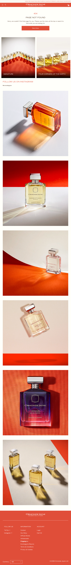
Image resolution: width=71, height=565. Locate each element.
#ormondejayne (7, 85)
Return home (35, 28)
